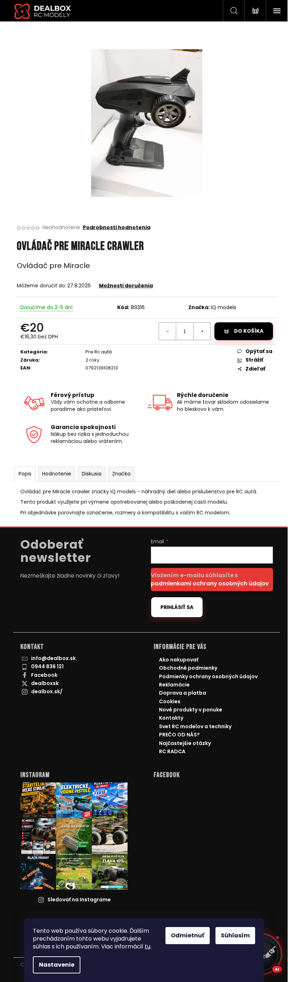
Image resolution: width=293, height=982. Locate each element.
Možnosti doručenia (126, 285)
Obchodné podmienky (188, 667)
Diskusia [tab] (91, 473)
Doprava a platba (182, 692)
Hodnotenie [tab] (56, 473)
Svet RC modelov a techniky (195, 726)
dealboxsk (45, 683)
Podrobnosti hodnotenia (116, 227)
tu (147, 946)
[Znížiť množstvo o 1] (167, 331)
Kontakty (171, 717)
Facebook (44, 675)
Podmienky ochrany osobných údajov (208, 676)
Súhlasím (235, 935)
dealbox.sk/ (47, 691)
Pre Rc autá (98, 351)
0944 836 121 (47, 666)
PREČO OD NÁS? (179, 734)
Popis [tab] (25, 473)
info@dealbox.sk (53, 658)
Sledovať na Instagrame (79, 899)
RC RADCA (172, 751)
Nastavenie (56, 965)
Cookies (169, 701)
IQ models (223, 307)
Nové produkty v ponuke (190, 709)
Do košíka (248, 330)
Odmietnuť (187, 935)
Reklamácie (174, 684)
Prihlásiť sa (176, 607)
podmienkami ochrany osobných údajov (210, 583)
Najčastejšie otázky (185, 743)
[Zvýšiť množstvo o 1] (201, 331)
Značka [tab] (121, 473)
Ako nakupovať (178, 659)
